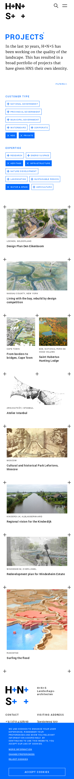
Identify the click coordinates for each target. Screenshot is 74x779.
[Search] (56, 5)
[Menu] (64, 5)
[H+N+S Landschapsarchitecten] (17, 695)
